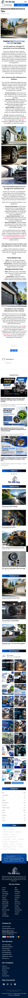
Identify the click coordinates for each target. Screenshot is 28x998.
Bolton (16, 889)
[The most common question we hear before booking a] (20, 714)
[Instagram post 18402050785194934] (8, 701)
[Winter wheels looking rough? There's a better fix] (8, 738)
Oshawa (4, 908)
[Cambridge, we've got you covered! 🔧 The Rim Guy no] (20, 701)
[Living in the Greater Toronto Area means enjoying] (20, 762)
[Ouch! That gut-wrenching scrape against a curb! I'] (8, 750)
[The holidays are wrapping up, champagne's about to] (8, 775)
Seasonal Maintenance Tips (11, 598)
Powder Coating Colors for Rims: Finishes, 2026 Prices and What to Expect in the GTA (14, 459)
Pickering (17, 908)
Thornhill (17, 912)
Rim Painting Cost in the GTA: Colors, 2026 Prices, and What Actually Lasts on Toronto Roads (13, 429)
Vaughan (4, 914)
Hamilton (17, 898)
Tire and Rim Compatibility (10, 620)
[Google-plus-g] (16, 474)
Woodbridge (5, 916)
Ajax (16, 887)
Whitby (16, 914)
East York (4, 896)
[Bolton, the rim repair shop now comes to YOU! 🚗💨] (8, 714)
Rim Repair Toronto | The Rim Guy (11, 990)
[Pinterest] (15, 984)
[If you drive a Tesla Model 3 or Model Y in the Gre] (8, 665)
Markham (17, 902)
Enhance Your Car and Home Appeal (13, 643)
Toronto (4, 912)
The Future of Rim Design (10, 506)
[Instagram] (14, 474)
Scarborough (18, 910)
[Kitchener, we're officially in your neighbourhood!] (20, 726)
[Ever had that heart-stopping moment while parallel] (8, 762)
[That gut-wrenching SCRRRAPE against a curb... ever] (20, 665)
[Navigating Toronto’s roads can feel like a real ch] (20, 775)
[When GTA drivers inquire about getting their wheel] (8, 689)
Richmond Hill (5, 910)
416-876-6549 (8, 5)
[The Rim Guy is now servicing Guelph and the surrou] (20, 738)
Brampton (5, 892)
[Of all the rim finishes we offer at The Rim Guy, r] (20, 689)
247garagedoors (7, 334)
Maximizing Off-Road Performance (13, 548)
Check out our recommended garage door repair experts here (14, 236)
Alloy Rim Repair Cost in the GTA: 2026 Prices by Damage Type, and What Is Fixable (13, 400)
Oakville (17, 906)
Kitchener (4, 900)
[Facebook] (4, 984)
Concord (17, 894)
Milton (16, 900)
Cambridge (5, 894)
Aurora (4, 887)
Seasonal (14, 345)
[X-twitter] (11, 984)
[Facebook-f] (11, 474)
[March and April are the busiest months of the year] (8, 726)
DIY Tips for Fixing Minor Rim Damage (13, 568)
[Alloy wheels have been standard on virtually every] (20, 677)
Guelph (4, 898)
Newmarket (5, 904)
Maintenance (19, 990)
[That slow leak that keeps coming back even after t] (8, 677)
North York (17, 904)
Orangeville (5, 906)
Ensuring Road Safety (9, 527)
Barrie (3, 889)
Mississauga (5, 902)
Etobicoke (17, 896)
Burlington (17, 892)
